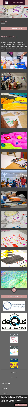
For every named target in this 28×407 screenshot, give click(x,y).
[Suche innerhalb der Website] (1, 2)
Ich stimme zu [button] (21, 404)
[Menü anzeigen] (26, 2)
